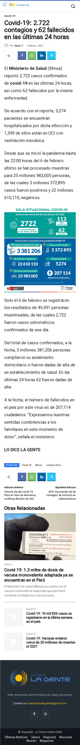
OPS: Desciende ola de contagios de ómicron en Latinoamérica (61, 495)
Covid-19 (9, 16)
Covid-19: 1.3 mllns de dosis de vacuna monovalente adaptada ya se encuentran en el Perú (38, 575)
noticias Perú (53, 465)
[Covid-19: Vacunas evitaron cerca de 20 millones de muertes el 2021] (13, 642)
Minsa (38, 465)
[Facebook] (22, 55)
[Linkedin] (41, 55)
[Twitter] (51, 55)
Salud (7, 564)
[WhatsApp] (32, 55)
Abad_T (19, 46)
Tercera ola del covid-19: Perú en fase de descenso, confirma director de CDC (20, 495)
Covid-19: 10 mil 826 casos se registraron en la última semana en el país (49, 617)
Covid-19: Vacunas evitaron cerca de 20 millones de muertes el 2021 (50, 642)
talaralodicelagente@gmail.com (47, 703)
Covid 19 (26, 465)
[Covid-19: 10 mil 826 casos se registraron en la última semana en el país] (13, 617)
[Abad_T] (7, 46)
